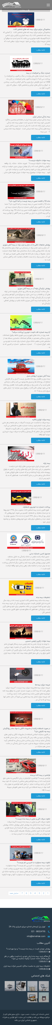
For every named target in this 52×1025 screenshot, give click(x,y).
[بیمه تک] (29, 10)
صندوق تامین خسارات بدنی (39, 553)
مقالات (22, 10)
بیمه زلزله (46, 463)
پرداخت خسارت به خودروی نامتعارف (36, 507)
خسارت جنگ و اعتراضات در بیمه (38, 73)
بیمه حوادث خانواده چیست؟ (39, 160)
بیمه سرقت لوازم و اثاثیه (41, 419)
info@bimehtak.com (36, 936)
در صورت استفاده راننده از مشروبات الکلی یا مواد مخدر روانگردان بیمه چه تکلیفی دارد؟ (26, 730)
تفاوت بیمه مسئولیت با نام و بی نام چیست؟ (33, 862)
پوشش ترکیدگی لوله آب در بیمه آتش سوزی (34, 288)
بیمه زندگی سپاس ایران (41, 116)
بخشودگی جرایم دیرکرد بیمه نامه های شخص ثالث (31, 29)
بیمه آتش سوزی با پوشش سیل (38, 376)
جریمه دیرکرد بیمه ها (42, 684)
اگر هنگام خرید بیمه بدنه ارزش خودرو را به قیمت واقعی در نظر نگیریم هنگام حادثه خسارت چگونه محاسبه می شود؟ (27, 957)
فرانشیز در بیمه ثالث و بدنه (40, 775)
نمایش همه (14, 893)
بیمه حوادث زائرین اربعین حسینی (37, 641)
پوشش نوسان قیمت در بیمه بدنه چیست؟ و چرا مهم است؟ (28, 948)
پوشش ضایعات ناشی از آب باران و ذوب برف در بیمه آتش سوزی (26, 244)
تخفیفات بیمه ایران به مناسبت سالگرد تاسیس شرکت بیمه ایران (27, 966)
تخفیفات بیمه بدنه (43, 597)
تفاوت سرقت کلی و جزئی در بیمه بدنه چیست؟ (32, 818)
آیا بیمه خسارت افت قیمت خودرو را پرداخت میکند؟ (31, 332)
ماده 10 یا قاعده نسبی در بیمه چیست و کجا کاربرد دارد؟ (29, 201)
